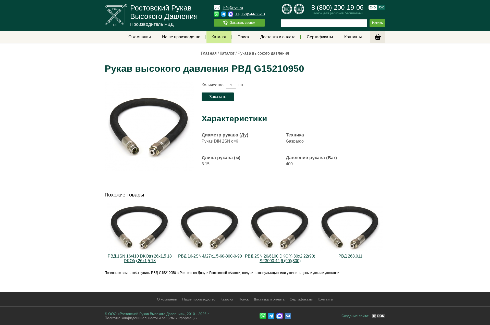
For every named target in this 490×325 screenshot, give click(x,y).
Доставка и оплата (278, 37)
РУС (381, 7)
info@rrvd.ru (233, 8)
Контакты (353, 37)
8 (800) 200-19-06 (337, 7)
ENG (373, 7)
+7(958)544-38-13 (250, 14)
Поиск (243, 37)
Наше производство (181, 37)
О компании (139, 37)
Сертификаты (320, 37)
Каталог (219, 37)
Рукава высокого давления (263, 53)
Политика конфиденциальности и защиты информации (151, 318)
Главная (209, 53)
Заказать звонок (242, 23)
